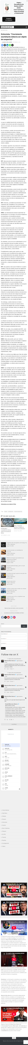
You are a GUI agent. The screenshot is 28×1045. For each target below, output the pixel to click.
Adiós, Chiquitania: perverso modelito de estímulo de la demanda (19, 527)
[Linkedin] (7, 45)
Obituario (4, 831)
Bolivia (6, 511)
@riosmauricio (20, 660)
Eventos (4, 825)
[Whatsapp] (10, 45)
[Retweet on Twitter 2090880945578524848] (7, 720)
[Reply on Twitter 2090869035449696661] (5, 681)
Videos (3, 846)
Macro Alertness (6, 828)
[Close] (27, 1)
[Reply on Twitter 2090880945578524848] (5, 720)
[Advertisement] (14, 865)
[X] (5, 45)
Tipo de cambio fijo (18, 511)
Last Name (3, 643)
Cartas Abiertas (5, 810)
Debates (4, 816)
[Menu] (26, 27)
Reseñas (4, 840)
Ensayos (4, 819)
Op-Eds (4, 834)
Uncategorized (5, 843)
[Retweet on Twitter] (7, 658)
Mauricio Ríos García (7, 42)
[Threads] (12, 45)
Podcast (4, 837)
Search (2, 623)
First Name (3, 638)
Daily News (4, 813)
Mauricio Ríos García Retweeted (15, 658)
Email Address (4, 634)
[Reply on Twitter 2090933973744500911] (5, 692)
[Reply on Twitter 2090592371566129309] (5, 669)
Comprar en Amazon (8, 19)
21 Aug (6, 662)
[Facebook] (2, 45)
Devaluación (10, 511)
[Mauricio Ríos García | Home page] (9, 27)
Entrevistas (4, 30)
